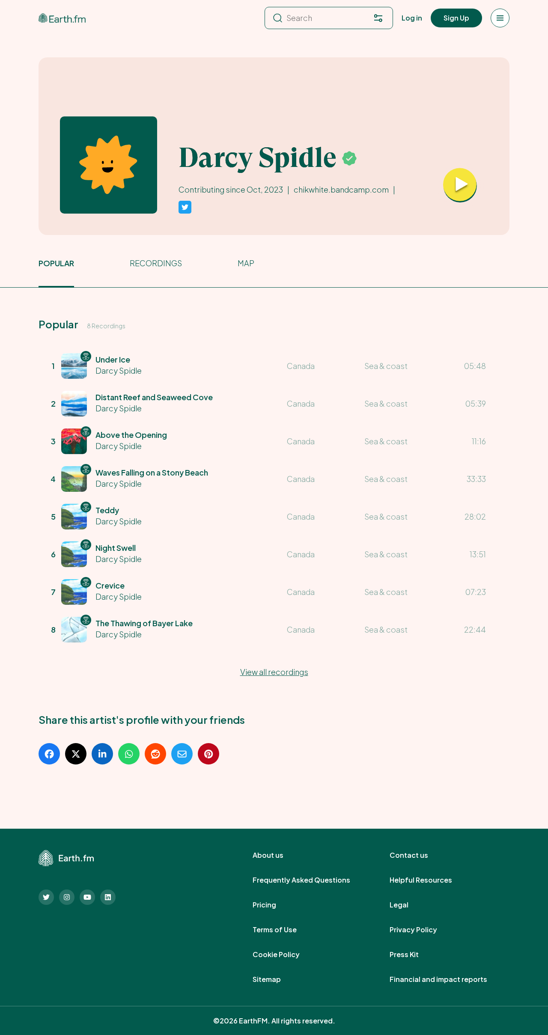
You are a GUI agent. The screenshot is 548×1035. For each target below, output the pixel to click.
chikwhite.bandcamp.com (341, 189)
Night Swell (115, 548)
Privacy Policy (423, 930)
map (246, 263)
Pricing (274, 905)
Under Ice (112, 359)
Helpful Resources (430, 880)
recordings (156, 263)
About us (277, 855)
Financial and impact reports (448, 979)
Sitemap (276, 979)
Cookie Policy (286, 954)
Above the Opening (131, 435)
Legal (408, 905)
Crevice (110, 585)
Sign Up (456, 17)
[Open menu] (500, 18)
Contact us (418, 855)
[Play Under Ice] (460, 185)
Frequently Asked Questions (311, 880)
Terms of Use (284, 930)
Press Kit (414, 954)
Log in (412, 17)
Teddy (107, 510)
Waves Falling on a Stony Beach (151, 472)
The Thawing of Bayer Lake (144, 623)
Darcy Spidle (118, 370)
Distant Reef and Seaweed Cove (154, 397)
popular (56, 263)
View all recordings (274, 672)
